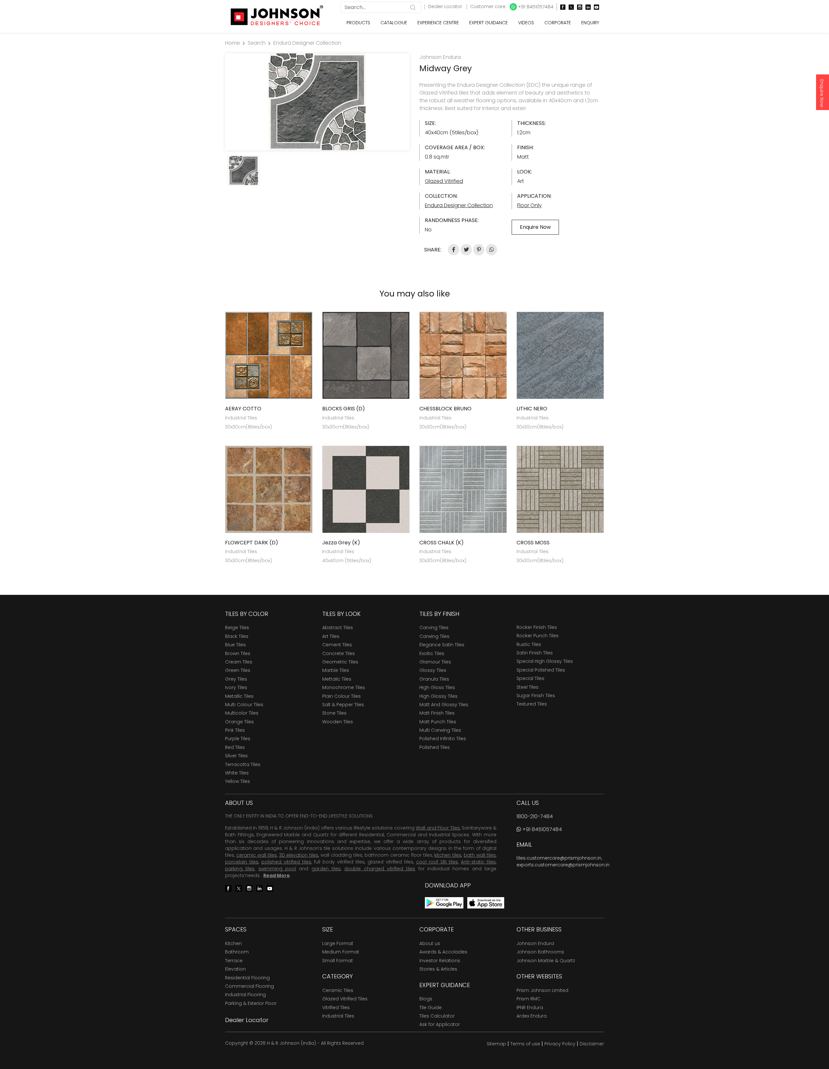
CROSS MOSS (533, 542)
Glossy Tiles (432, 670)
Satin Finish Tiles (535, 653)
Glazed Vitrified (444, 181)
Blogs (425, 999)
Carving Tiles (434, 627)
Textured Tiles (532, 704)
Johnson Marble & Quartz (546, 960)
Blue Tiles (235, 644)
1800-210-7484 (535, 816)
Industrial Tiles (338, 1016)
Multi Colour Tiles (244, 704)
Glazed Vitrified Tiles (345, 999)
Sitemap (496, 1044)
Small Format (337, 960)
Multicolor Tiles (241, 713)
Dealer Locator (445, 6)
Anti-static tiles (478, 862)
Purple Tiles (237, 738)
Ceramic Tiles (337, 990)
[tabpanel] (317, 101)
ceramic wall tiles (256, 855)
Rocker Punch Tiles (538, 635)
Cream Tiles (238, 662)
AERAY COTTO (243, 408)
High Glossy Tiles (438, 696)
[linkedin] (586, 7)
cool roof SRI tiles (437, 862)
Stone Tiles (334, 713)
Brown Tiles (237, 653)
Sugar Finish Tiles (536, 695)
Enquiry (590, 22)
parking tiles (240, 868)
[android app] (444, 902)
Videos (526, 22)
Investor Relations (439, 960)
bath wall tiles (480, 855)
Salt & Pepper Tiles (343, 704)
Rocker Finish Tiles (537, 627)
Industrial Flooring (245, 994)
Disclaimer (592, 1044)
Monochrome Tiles (343, 687)
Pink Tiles (235, 730)
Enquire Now (821, 93)
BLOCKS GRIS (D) (343, 408)
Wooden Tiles (337, 721)
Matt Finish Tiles (437, 713)
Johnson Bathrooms (540, 952)
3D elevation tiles (299, 855)
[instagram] (578, 7)
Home (232, 43)
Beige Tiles (237, 627)
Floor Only (529, 205)
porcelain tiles (241, 862)
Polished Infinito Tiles (442, 738)
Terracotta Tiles (242, 764)
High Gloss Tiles (437, 687)
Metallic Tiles (239, 696)
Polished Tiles (434, 747)
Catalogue (393, 22)
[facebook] (561, 7)
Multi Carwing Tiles (440, 730)
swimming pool (277, 868)
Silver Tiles (236, 755)
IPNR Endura (530, 1007)
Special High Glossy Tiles (545, 661)
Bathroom (237, 952)
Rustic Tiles (529, 644)
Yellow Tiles (237, 781)
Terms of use (525, 1044)
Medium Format (340, 952)
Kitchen (233, 943)
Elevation (235, 969)
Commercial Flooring (249, 986)
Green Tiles (237, 670)
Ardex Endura (532, 1016)
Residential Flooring (247, 977)
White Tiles (237, 773)
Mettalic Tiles (336, 679)
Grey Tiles (236, 679)
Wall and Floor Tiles (438, 828)
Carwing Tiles (434, 636)
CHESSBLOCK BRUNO (445, 408)
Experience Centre (438, 22)
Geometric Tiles (340, 662)
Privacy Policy (559, 1044)
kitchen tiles (447, 855)
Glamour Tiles (435, 662)
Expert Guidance (488, 22)
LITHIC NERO (532, 408)
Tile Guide (430, 1007)
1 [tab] (317, 142)
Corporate (557, 22)
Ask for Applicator (439, 1024)
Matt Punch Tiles (437, 721)
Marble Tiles (335, 670)
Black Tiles (236, 636)
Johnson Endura (535, 943)
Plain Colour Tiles (341, 696)
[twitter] (569, 7)
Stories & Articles (438, 969)
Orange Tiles (239, 721)
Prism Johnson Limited (542, 990)
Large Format (337, 943)
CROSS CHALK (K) (441, 542)
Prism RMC (528, 999)
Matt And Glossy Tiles (443, 704)
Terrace (234, 960)
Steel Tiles (528, 687)
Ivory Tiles (236, 687)
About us (429, 943)
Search (257, 43)
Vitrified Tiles (336, 1007)
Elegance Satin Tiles (441, 644)
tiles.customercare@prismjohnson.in (559, 858)
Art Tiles (330, 636)
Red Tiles (235, 747)
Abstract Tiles (337, 627)
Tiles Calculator (437, 1016)
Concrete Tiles (338, 653)
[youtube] (595, 7)
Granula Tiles (434, 679)
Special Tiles (530, 678)
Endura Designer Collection (307, 43)
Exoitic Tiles (431, 653)
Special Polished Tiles (541, 670)
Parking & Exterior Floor (251, 1003)
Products (358, 22)
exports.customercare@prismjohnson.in (563, 865)
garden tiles (326, 868)
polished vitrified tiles (286, 862)
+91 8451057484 (535, 7)
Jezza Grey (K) (341, 542)
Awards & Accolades (443, 952)
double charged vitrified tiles (379, 868)
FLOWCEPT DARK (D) (251, 542)
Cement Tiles (337, 644)
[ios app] (485, 902)
